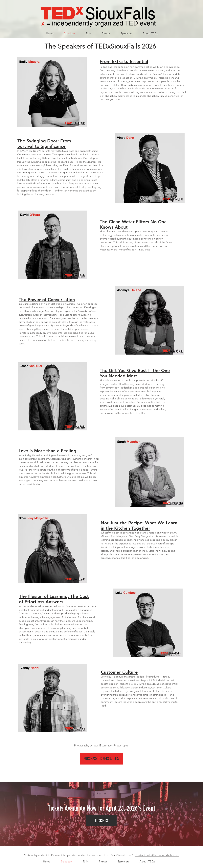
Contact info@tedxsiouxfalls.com (157, 855)
